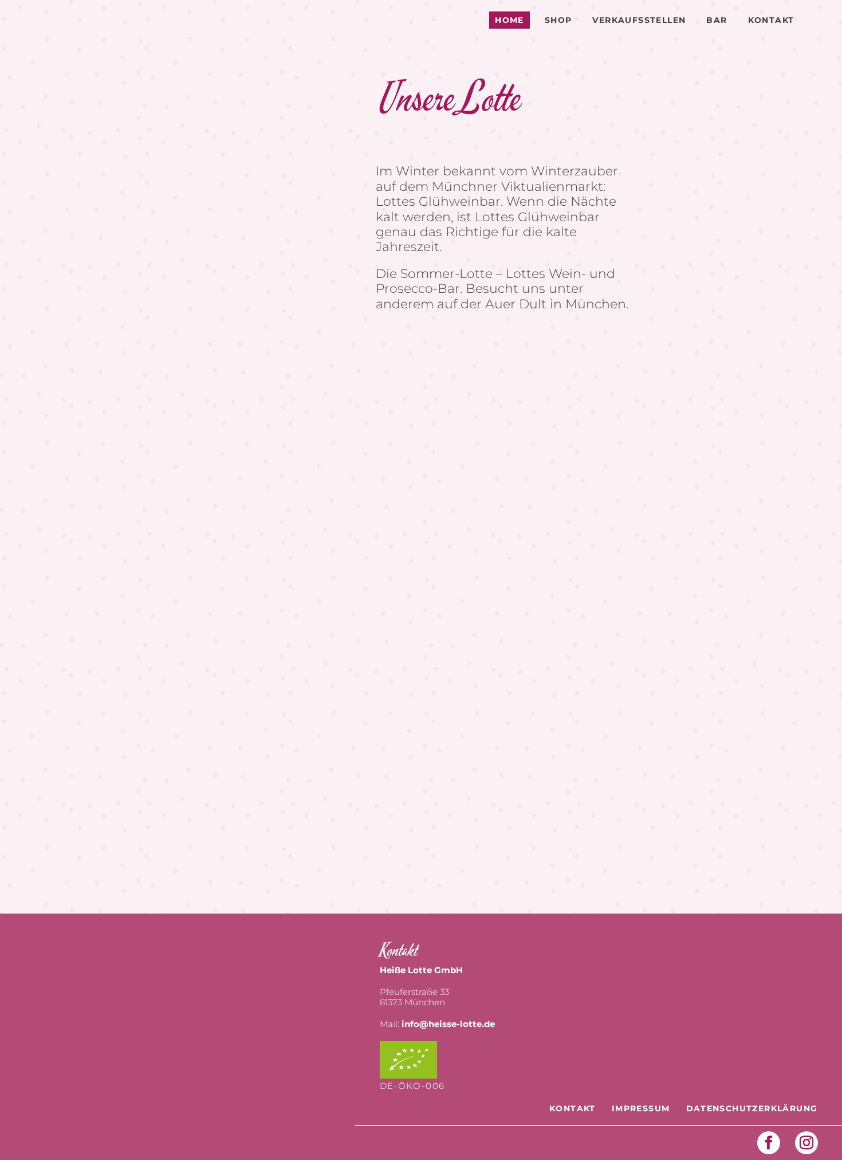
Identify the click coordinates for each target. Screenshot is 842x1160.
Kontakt (771, 20)
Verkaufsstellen (639, 20)
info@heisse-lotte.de (448, 1023)
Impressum (641, 1108)
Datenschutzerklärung (752, 1108)
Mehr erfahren (747, 610)
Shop (558, 20)
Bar (716, 20)
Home (509, 20)
